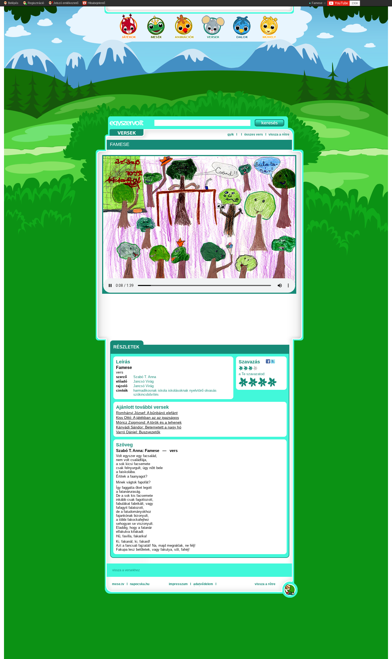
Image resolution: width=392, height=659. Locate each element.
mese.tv (118, 584)
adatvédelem (203, 584)
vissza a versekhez (126, 570)
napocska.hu (139, 584)
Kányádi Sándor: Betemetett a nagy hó (148, 427)
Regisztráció (36, 3)
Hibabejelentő (96, 3)
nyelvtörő (196, 390)
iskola (162, 390)
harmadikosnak (145, 390)
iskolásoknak (178, 390)
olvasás (211, 390)
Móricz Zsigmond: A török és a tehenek (149, 422)
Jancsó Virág (143, 381)
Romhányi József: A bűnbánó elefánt (147, 413)
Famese (317, 3)
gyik (230, 134)
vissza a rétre (279, 134)
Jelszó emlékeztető (65, 3)
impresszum (178, 584)
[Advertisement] (190, 79)
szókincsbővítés (146, 394)
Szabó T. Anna (144, 377)
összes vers (253, 134)
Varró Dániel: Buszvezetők (138, 432)
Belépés (13, 3)
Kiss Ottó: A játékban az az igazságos (147, 417)
